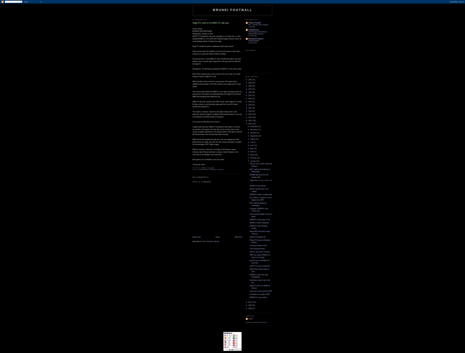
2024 (250, 86)
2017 (250, 108)
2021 (250, 95)
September (254, 136)
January (253, 161)
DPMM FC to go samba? (258, 297)
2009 (250, 308)
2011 (250, 302)
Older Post (238, 237)
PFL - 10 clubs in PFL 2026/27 (258, 25)
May (252, 148)
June (252, 145)
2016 (250, 111)
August (253, 139)
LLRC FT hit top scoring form (260, 266)
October (253, 133)
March (252, 155)
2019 (250, 102)
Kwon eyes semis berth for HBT (261, 291)
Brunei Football (232, 10)
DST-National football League (211, 169)
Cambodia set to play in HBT (260, 294)
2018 (250, 105)
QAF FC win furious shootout (260, 252)
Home (218, 237)
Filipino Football (254, 23)
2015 (250, 114)
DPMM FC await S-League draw (261, 194)
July (252, 142)
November (254, 130)
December (254, 126)
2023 (250, 89)
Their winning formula (257, 249)
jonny (250, 318)
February (253, 158)
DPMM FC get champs (258, 186)
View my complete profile (256, 322)
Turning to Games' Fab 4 (258, 245)
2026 (250, 80)
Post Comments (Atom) (210, 241)
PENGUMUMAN (253, 41)
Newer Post (197, 237)
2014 (250, 117)
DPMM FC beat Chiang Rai (259, 223)
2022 (250, 92)
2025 (250, 83)
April (252, 152)
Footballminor (253, 30)
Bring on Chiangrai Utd (257, 237)
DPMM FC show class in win (260, 220)
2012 (250, 124)
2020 (250, 98)
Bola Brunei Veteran (255, 39)
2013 (250, 120)
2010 (250, 305)
